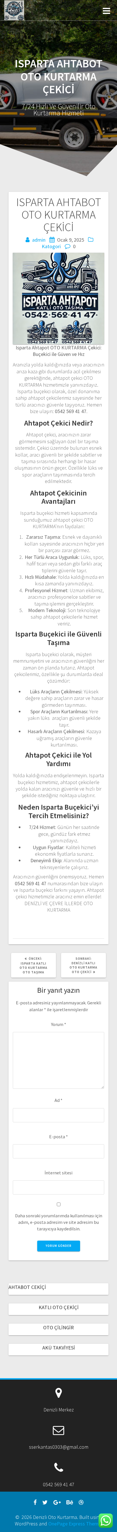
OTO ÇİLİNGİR (58, 1327)
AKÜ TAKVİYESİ (58, 1347)
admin (38, 240)
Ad (58, 1100)
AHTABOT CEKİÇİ (27, 1287)
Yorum (58, 1024)
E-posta (58, 1136)
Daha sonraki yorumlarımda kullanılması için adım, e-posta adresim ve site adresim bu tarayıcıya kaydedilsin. (58, 1222)
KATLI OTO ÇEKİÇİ (59, 1307)
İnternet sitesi (58, 1173)
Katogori (51, 246)
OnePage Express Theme (74, 1523)
